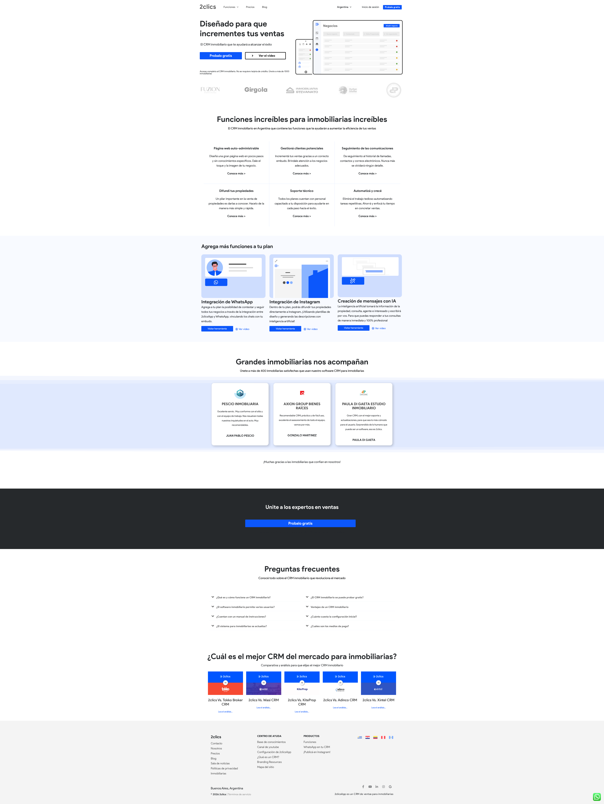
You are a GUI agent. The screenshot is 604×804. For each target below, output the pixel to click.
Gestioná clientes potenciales (302, 148)
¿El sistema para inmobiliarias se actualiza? (241, 626)
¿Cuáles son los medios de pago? (330, 626)
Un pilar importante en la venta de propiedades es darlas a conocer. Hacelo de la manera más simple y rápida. (236, 203)
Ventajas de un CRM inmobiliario (329, 607)
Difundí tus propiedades (236, 191)
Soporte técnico (301, 191)
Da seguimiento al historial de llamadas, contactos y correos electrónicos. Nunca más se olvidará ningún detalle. (367, 160)
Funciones (229, 7)
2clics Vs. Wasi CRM (264, 700)
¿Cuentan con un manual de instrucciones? (241, 616)
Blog (264, 7)
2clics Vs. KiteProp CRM (302, 702)
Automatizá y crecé (368, 191)
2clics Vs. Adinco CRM (340, 700)
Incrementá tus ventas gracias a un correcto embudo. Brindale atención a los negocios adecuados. (302, 160)
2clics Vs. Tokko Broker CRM (225, 702)
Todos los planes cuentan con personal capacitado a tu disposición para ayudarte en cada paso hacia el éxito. (302, 203)
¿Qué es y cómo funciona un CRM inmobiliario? (243, 597)
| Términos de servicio (239, 794)
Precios (250, 7)
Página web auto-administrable (236, 148)
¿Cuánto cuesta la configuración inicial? (334, 616)
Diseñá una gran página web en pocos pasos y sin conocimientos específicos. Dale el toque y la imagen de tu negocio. (236, 160)
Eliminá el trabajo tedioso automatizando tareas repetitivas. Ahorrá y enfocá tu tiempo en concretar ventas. (367, 203)
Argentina (342, 7)
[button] (254, 597)
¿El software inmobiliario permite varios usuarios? (245, 607)
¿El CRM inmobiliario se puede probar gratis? (337, 597)
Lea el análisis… (225, 711)
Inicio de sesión (370, 7)
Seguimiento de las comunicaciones (367, 148)
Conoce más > (236, 173)
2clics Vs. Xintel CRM (378, 700)
